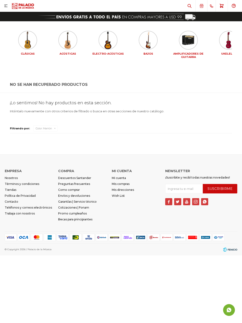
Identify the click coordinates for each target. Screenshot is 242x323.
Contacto (11, 201)
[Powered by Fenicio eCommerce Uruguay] (230, 249)
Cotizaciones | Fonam (73, 207)
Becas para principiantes (75, 219)
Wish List (118, 195)
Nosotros (11, 178)
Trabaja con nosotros (20, 213)
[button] (189, 6)
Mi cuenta (119, 178)
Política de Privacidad (20, 195)
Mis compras (121, 184)
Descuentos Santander (74, 178)
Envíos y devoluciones (74, 195)
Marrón (44, 128)
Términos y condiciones (22, 184)
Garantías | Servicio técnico (77, 201)
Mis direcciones (123, 190)
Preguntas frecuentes (74, 184)
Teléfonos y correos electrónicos (28, 207)
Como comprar (69, 190)
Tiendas (10, 190)
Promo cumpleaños (72, 213)
